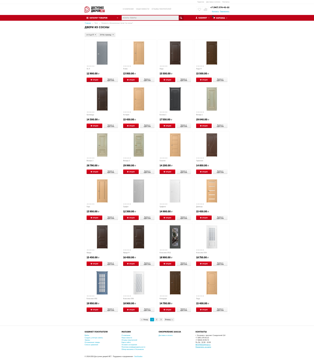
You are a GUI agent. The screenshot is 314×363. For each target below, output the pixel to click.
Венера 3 (126, 161)
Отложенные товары (92, 342)
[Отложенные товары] (199, 9)
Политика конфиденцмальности (133, 347)
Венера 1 (199, 115)
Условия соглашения (129, 345)
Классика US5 (92, 298)
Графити (163, 207)
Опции (95, 80)
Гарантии (200, 2)
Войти (87, 335)
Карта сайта (126, 342)
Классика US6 (128, 298)
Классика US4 (201, 253)
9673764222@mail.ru (203, 345)
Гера (88, 207)
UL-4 (88, 69)
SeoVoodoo (138, 356)
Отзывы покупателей (129, 340)
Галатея (162, 161)
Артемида (90, 115)
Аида (161, 69)
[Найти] (181, 17)
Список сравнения (91, 345)
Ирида (89, 253)
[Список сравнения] (205, 9)
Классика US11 (165, 253)
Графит (126, 207)
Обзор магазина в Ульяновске (133, 349)
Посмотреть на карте (203, 347)
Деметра (199, 207)
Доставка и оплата (213, 2)
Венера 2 (90, 161)
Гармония (199, 161)
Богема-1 (163, 115)
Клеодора (163, 298)
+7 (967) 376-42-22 (219, 7)
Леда (198, 298)
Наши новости (127, 338)
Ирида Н (126, 253)
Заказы (87, 340)
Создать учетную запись (94, 338)
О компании (126, 335)
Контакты (225, 2)
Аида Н (199, 69)
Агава (125, 69)
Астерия (126, 115)
